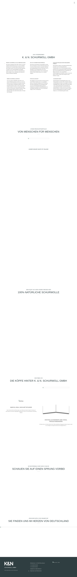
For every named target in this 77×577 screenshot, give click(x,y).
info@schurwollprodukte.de (35, 568)
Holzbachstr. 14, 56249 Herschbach (37, 563)
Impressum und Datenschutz (36, 570)
